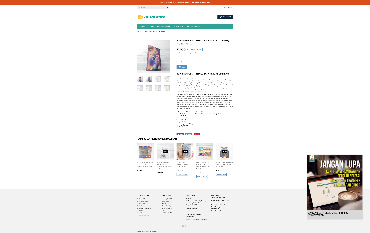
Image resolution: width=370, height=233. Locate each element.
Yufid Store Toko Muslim (149, 231)
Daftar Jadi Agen (167, 206)
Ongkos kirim (181, 53)
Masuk (225, 7)
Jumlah (179, 58)
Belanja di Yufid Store (144, 208)
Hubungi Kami (166, 203)
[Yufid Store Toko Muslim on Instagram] (186, 226)
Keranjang (226, 17)
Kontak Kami (178, 26)
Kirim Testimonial (193, 26)
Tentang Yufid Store (168, 199)
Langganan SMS (167, 212)
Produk (143, 26)
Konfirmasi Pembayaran (160, 26)
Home (139, 31)
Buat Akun (140, 206)
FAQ (163, 210)
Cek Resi (139, 212)
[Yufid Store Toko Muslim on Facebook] (183, 226)
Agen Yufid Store (167, 208)
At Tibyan (188, 44)
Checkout (140, 210)
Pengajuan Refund (143, 215)
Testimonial (165, 201)
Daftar (231, 7)
